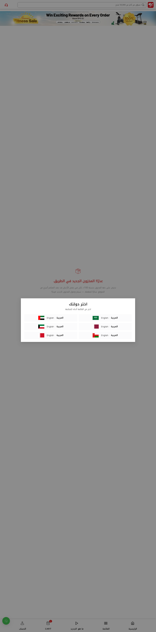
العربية (60, 318)
